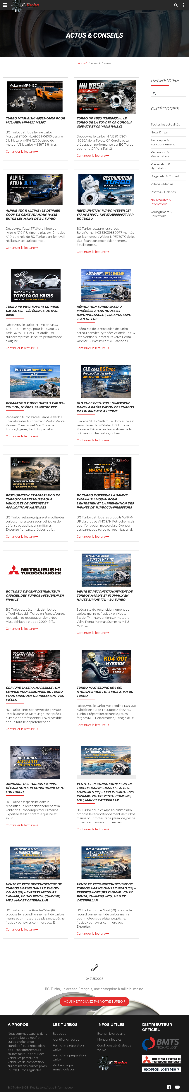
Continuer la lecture (20, 151)
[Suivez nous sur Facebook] (169, 1087)
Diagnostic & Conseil (165, 176)
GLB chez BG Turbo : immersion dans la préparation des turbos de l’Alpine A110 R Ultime (105, 407)
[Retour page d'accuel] (112, 1062)
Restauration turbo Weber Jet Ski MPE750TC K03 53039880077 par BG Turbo (105, 214)
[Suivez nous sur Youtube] (177, 1087)
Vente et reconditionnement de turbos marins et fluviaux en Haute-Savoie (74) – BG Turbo (105, 595)
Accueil (82, 63)
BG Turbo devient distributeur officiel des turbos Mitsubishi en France (34, 595)
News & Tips (159, 132)
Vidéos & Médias (162, 184)
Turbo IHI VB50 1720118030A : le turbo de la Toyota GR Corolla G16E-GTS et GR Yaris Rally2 (104, 122)
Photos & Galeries (163, 192)
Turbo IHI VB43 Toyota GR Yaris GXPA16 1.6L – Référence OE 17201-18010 (32, 311)
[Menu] (5, 5)
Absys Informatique (59, 1087)
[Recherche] (176, 5)
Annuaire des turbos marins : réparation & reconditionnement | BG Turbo (35, 788)
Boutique (59, 1033)
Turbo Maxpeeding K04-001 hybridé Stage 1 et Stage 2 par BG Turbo (105, 692)
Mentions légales (109, 1039)
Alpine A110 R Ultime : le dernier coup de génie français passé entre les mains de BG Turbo (33, 214)
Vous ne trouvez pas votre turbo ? (94, 1001)
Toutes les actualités (165, 124)
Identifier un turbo (66, 1039)
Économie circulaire (111, 1033)
